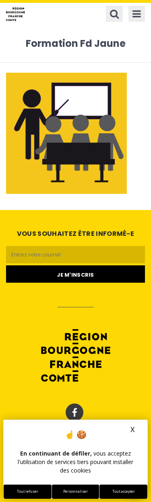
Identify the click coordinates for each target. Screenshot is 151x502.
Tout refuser (27, 491)
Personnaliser (75, 491)
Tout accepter (123, 491)
